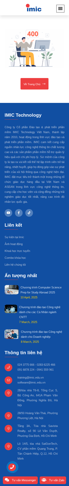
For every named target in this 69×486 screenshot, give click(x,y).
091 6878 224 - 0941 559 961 (35, 369)
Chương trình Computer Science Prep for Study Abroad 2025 (41, 290)
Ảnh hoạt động (14, 244)
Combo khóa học (15, 257)
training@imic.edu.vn (30, 377)
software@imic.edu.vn (31, 382)
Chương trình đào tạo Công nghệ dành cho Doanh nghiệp (41, 334)
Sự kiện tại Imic (14, 237)
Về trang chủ (32, 84)
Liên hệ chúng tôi (15, 264)
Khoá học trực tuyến (17, 250)
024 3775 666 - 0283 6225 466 (36, 364)
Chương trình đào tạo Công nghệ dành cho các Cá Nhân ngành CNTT (39, 312)
